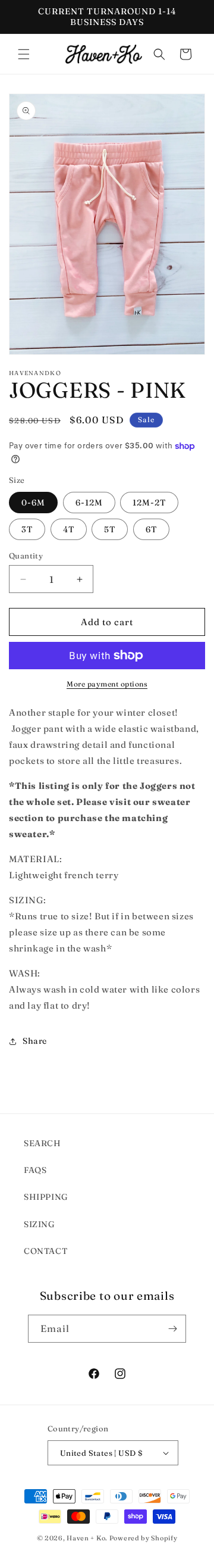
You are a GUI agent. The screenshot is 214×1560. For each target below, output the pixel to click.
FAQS (35, 1170)
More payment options (107, 683)
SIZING (39, 1224)
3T (27, 529)
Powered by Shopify (143, 1538)
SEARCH (42, 1143)
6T (151, 529)
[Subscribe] (172, 1329)
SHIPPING (46, 1196)
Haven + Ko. (87, 1538)
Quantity (26, 555)
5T (109, 529)
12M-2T (149, 502)
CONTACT (45, 1251)
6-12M (89, 502)
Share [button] (35, 1040)
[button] (24, 54)
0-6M (33, 502)
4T (68, 529)
